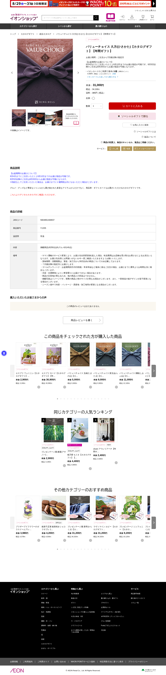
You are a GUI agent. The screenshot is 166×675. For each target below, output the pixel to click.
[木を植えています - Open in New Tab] (148, 670)
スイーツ (44, 594)
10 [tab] (88, 398)
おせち (138, 26)
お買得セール (105, 607)
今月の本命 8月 (77, 616)
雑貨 (42, 639)
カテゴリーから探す (28, 26)
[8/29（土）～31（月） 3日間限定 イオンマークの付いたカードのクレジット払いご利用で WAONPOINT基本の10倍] (83, 3)
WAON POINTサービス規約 (83, 662)
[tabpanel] (45, 73)
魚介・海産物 (46, 612)
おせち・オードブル (48, 648)
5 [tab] (71, 398)
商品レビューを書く (82, 320)
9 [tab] (84, 398)
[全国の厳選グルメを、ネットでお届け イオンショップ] (24, 16)
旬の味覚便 (75, 594)
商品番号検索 (135, 594)
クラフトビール (76, 625)
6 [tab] (74, 398)
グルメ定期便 (105, 621)
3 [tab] (64, 398)
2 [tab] (60, 398)
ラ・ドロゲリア (76, 621)
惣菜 (42, 616)
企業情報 (14, 662)
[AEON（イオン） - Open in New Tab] (17, 670)
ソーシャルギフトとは (146, 132)
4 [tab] (67, 398)
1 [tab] (57, 398)
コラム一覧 (135, 603)
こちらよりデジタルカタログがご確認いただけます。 (33, 195)
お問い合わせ (60, 662)
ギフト (73, 603)
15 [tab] (105, 398)
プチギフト (105, 603)
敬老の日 (74, 598)
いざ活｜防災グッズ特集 (79, 607)
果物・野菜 (45, 603)
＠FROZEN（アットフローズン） (113, 616)
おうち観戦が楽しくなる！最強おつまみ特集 (83, 631)
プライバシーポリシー (138, 662)
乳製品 (43, 630)
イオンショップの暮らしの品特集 (83, 612)
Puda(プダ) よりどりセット (110, 625)
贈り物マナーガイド (138, 598)
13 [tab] (98, 398)
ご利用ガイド (43, 662)
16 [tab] (108, 398)
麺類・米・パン (46, 621)
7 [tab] (77, 398)
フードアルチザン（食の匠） (111, 612)
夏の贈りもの (101, 26)
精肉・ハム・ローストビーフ (51, 607)
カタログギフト (28, 34)
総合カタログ (45, 34)
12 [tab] (94, 398)
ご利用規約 (28, 662)
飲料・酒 (44, 598)
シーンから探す (65, 26)
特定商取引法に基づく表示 (111, 662)
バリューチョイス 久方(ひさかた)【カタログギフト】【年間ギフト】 (86, 34)
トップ (13, 34)
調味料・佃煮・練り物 (49, 625)
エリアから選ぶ (106, 594)
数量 (88, 106)
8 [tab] (81, 398)
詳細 (114, 74)
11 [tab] (91, 398)
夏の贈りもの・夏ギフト (109, 598)
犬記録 (103, 630)
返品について (150, 137)
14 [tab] (101, 398)
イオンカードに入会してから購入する (101, 77)
